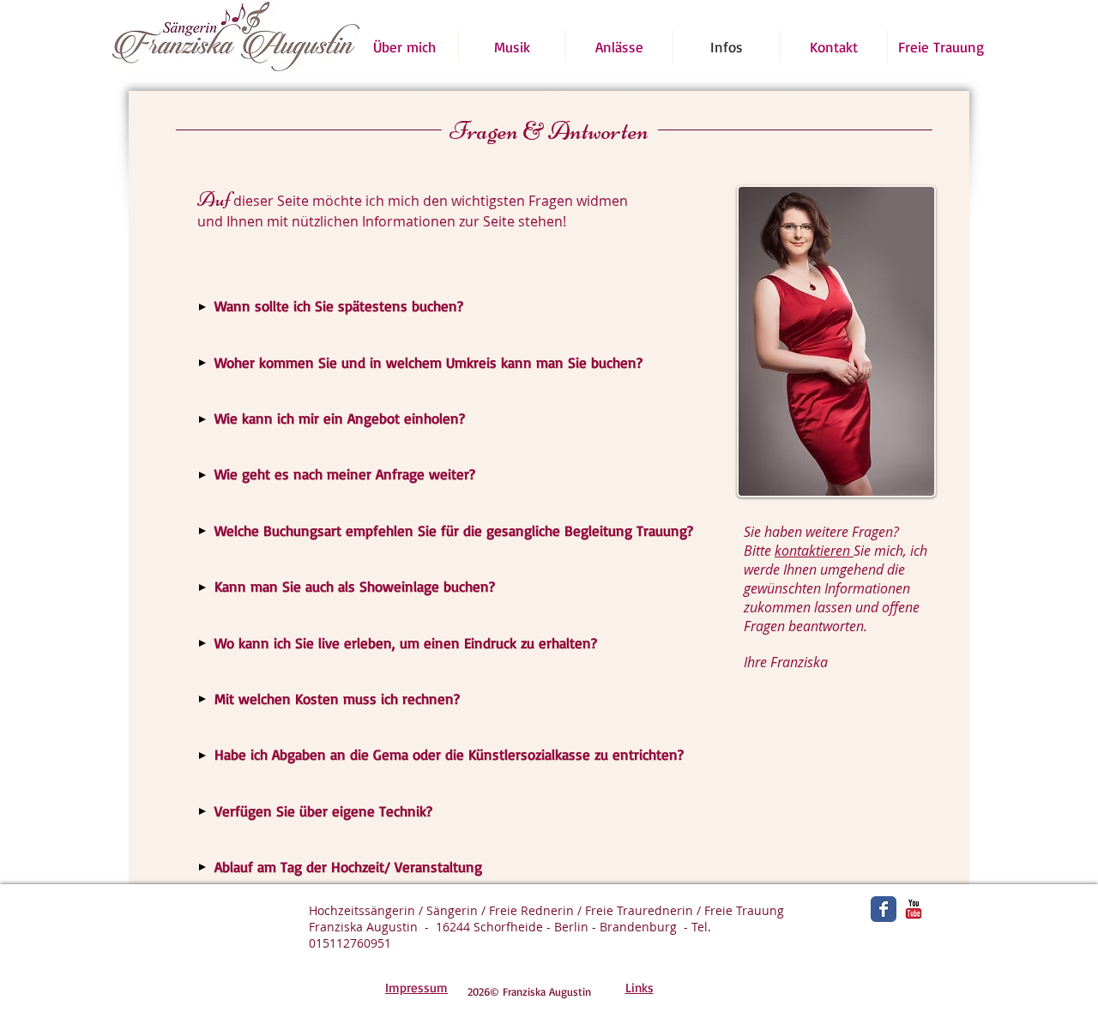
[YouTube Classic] (913, 909)
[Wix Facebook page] (883, 909)
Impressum (416, 987)
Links (639, 987)
